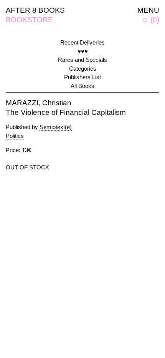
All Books (82, 86)
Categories (82, 68)
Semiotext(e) (56, 127)
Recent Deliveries (82, 42)
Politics (15, 136)
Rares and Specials (82, 59)
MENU (148, 10)
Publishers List (82, 77)
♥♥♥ (83, 51)
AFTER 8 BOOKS (35, 10)
